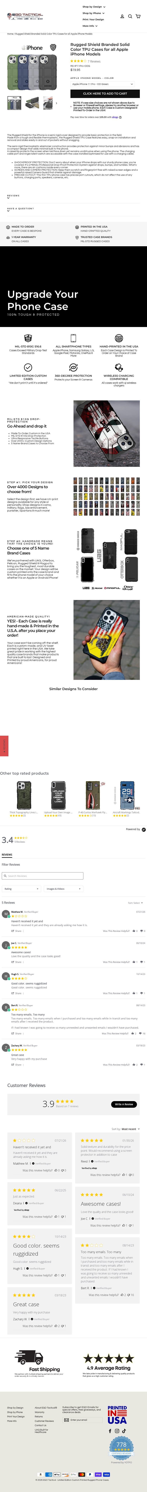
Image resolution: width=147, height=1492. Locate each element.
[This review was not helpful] (128, 1295)
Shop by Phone (92, 13)
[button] (18, 931)
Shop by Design (93, 6)
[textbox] (144, 904)
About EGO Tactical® (46, 1408)
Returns (39, 1416)
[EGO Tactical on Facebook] (110, 1431)
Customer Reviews (44, 1421)
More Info (89, 25)
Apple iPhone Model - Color (92, 78)
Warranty (39, 1412)
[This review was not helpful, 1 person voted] (62, 1217)
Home (10, 34)
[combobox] (21, 889)
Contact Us (40, 1425)
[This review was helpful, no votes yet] (56, 1170)
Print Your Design (93, 19)
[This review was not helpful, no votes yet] (62, 1170)
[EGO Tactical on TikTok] (124, 1431)
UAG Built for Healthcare (41, 1431)
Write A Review (124, 1104)
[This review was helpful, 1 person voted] (123, 1175)
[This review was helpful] (122, 1295)
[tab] (7, 855)
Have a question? (20, 208)
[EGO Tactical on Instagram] (117, 1431)
